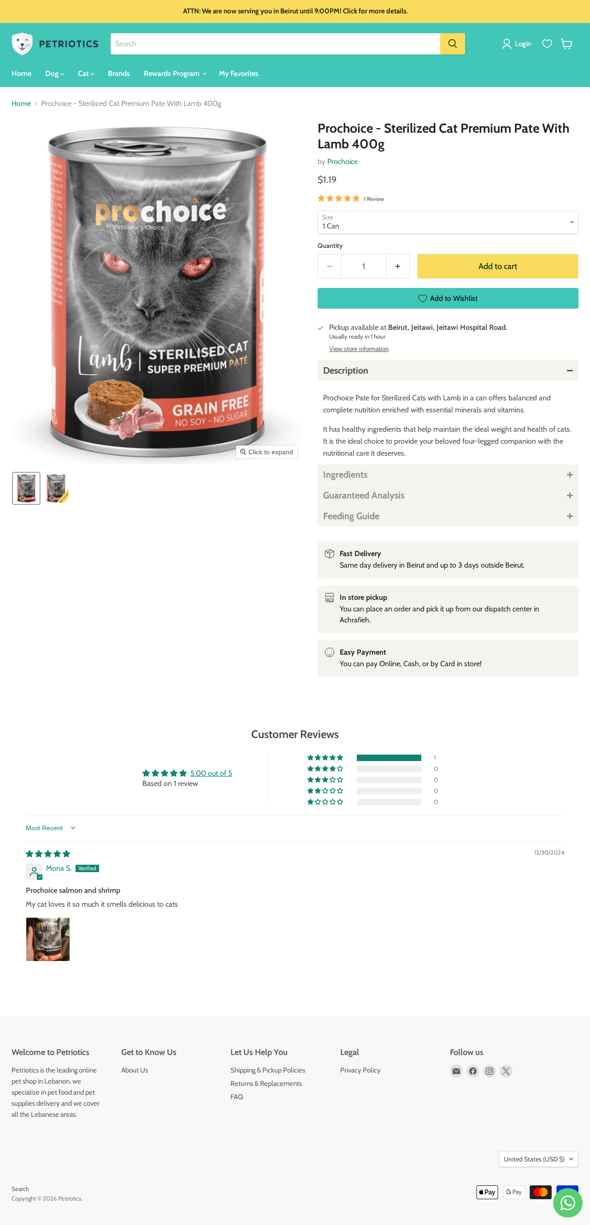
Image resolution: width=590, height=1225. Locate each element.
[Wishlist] (547, 43)
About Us (134, 1070)
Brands (119, 73)
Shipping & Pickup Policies (267, 1070)
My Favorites (239, 73)
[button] (518, 43)
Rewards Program (172, 73)
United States (534, 1159)
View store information (359, 349)
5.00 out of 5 (211, 773)
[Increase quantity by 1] (398, 266)
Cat (84, 73)
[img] (48, 854)
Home (21, 73)
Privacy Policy (360, 1070)
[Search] (452, 43)
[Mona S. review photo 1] (48, 939)
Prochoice (342, 161)
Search (20, 1188)
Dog (52, 73)
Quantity (330, 245)
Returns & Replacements (266, 1083)
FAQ (236, 1097)
